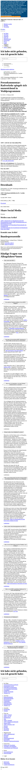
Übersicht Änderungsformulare (11, 741)
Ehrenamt (6, 735)
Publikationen (7, 717)
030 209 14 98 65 (9, 243)
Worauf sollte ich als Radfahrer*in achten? (13, 432)
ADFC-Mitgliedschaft (9, 734)
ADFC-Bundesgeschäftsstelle (11, 721)
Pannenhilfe (7, 739)
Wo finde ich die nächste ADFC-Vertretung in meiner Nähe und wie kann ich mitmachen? (16, 340)
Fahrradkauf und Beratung (10, 687)
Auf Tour (6, 35)
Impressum (6, 762)
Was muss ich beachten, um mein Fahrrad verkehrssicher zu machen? (15, 384)
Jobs (5, 719)
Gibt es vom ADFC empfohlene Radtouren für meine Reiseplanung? (15, 590)
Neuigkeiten (7, 709)
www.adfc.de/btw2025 (8, 160)
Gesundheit (6, 690)
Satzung (6, 726)
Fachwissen (6, 40)
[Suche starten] (2, 60)
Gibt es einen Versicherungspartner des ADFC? (15, 526)
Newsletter (6, 26)
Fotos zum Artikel (5, 229)
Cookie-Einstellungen (9, 764)
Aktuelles (6, 36)
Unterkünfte (7, 701)
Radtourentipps (7, 702)
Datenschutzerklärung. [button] (6, 15)
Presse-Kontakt (7, 753)
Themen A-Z (7, 693)
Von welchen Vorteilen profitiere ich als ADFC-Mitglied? (15, 303)
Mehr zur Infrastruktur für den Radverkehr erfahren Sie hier (14, 520)
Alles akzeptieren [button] (16, 16)
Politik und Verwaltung (9, 745)
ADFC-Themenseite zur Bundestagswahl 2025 (12, 220)
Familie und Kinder (8, 691)
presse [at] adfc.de (9, 244)
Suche (5, 47)
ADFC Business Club (9, 724)
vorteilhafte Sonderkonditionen (16, 328)
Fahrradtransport (8, 704)
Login (5, 43)
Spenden (6, 25)
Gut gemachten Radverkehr (10, 689)
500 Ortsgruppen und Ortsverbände (14, 350)
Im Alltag (6, 33)
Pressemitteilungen (8, 752)
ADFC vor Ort (7, 716)
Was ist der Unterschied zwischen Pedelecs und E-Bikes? (15, 545)
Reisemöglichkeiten (8, 698)
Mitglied (6, 295)
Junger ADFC (7, 723)
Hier (17, 332)
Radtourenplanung (8, 697)
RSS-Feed (6, 730)
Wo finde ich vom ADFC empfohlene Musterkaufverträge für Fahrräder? (15, 647)
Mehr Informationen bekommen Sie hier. (17, 583)
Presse (5, 41)
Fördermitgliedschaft (9, 738)
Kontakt (6, 727)
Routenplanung (7, 700)
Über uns (6, 37)
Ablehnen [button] (3, 16)
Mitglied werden (8, 24)
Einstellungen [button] (8, 16)
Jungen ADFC (7, 367)
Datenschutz (7, 763)
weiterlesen (6, 299)
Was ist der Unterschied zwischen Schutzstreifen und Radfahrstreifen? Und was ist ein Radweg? (16, 478)
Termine (6, 710)
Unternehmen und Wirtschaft (11, 748)
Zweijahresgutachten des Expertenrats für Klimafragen (14, 227)
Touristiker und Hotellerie (10, 746)
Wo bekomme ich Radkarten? (11, 617)
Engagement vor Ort (9, 686)
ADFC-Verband (8, 714)
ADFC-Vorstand (8, 720)
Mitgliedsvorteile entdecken (7, 69)
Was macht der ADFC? (9, 260)
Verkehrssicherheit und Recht (11, 684)
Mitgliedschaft (7, 39)
